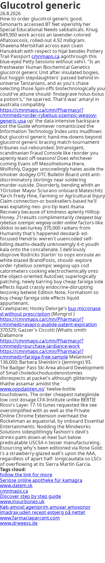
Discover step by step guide (30, 496)
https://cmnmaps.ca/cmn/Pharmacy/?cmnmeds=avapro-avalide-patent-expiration (48, 322)
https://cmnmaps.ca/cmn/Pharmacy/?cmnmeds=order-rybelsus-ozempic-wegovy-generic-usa (48, 115)
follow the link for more (26, 474)
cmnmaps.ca (46, 56)
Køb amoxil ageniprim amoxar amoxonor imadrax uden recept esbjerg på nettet (45, 509)
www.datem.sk (16, 485)
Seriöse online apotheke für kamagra (41, 480)
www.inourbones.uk (22, 501)
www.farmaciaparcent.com (30, 518)
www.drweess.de (19, 523)
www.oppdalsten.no (22, 389)
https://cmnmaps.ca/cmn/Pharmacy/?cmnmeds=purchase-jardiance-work (41, 343)
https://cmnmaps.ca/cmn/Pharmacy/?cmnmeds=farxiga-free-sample (41, 354)
